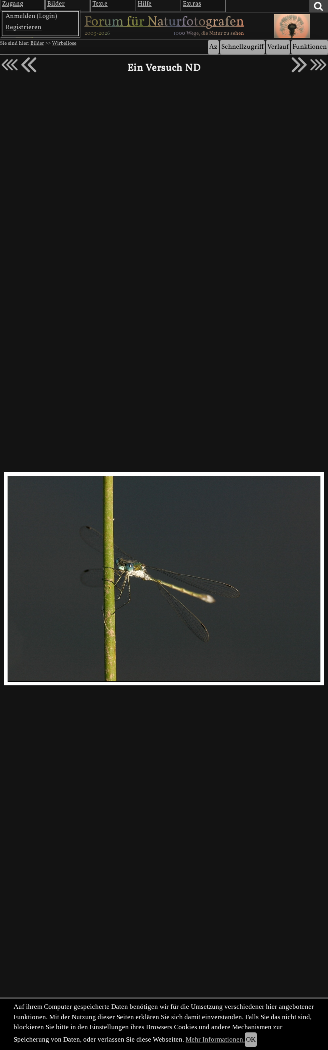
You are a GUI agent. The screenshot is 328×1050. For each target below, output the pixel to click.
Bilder (37, 43)
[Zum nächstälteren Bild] (318, 64)
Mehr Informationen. (215, 1039)
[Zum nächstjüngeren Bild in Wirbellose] (28, 64)
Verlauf (278, 47)
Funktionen (309, 47)
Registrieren (24, 27)
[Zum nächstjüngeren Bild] (9, 64)
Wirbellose (64, 43)
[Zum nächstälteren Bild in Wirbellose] (299, 64)
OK (251, 1039)
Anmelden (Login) (31, 16)
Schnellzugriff (242, 47)
